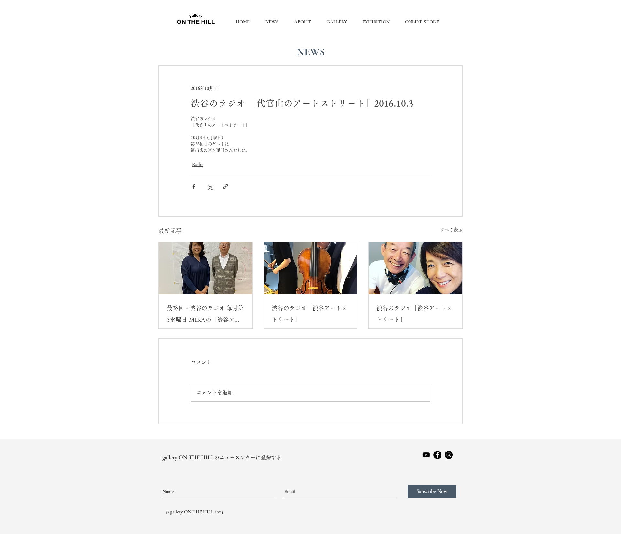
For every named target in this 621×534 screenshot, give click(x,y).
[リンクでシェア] (226, 186)
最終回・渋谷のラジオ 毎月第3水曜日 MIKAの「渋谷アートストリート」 (205, 315)
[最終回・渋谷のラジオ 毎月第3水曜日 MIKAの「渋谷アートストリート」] (205, 268)
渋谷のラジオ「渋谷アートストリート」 (309, 313)
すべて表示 (451, 229)
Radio (197, 164)
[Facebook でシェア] (194, 186)
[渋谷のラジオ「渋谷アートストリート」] (310, 268)
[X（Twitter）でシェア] (210, 186)
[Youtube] (426, 455)
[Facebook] (437, 455)
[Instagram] (449, 455)
